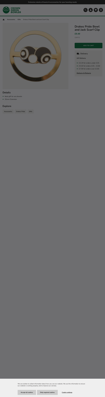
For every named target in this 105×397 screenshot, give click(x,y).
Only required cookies (47, 392)
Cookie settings (67, 392)
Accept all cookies (27, 392)
